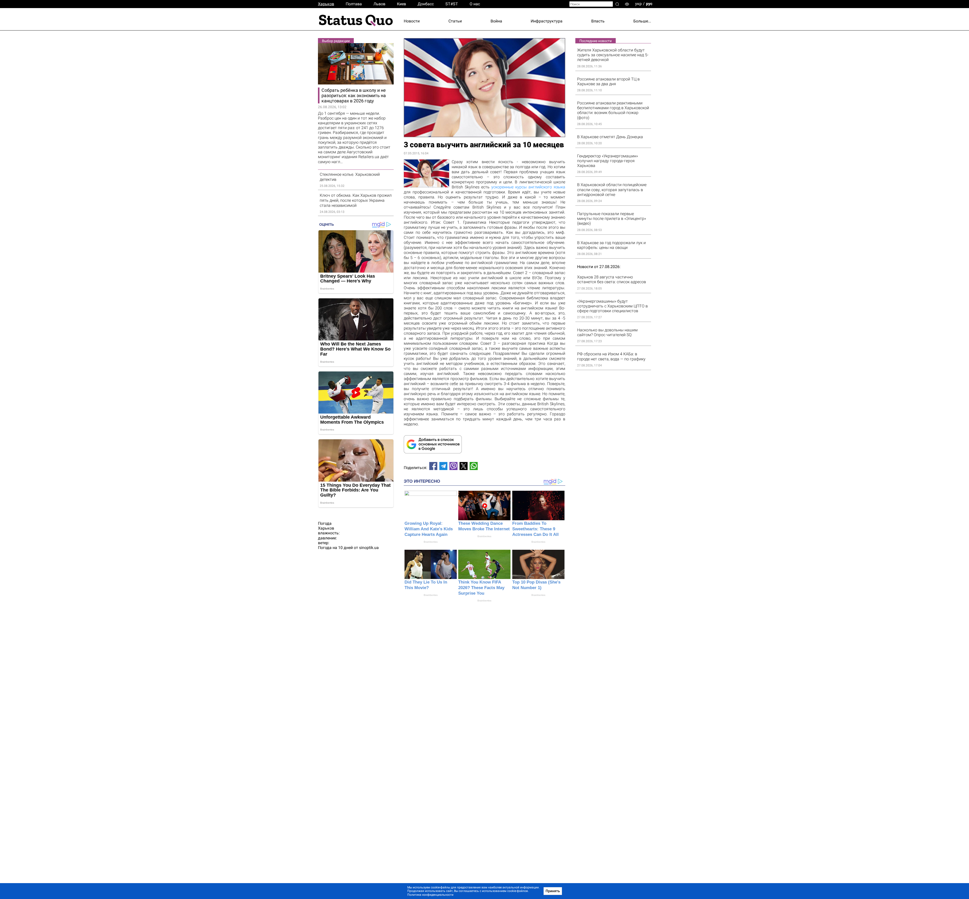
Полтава (354, 4)
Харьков (326, 4)
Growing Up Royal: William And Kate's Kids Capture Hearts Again (429, 529)
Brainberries (431, 541)
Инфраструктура (546, 21)
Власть (598, 21)
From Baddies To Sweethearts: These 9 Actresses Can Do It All (535, 529)
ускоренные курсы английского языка (528, 187)
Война (496, 21)
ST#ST (451, 4)
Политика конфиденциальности (430, 894)
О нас (475, 4)
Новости (412, 21)
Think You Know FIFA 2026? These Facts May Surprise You (481, 588)
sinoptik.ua (369, 547)
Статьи (455, 21)
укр (638, 3)
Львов (379, 4)
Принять (553, 891)
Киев (401, 4)
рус (649, 3)
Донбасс (426, 4)
